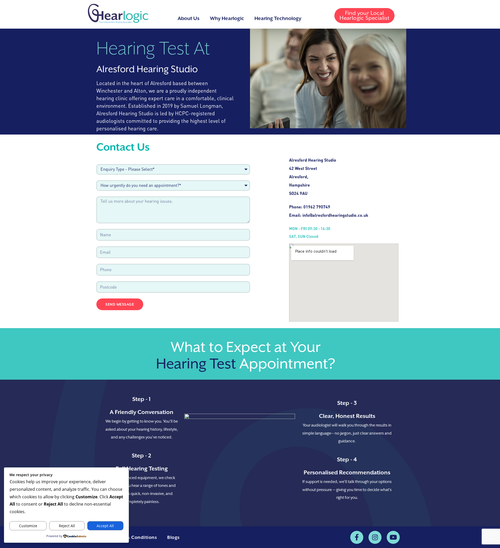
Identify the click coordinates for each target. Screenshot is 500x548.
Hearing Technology (277, 18)
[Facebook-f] (356, 537)
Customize (28, 525)
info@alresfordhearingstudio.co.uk (335, 215)
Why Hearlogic (227, 18)
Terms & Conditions (134, 537)
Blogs (173, 537)
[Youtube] (393, 537)
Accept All (105, 525)
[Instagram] (375, 537)
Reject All (67, 525)
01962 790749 (316, 206)
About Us (188, 18)
